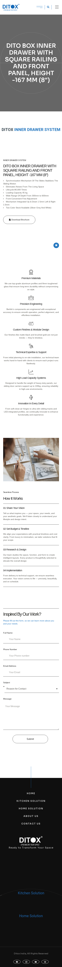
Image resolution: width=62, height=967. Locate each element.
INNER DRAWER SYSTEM (37, 129)
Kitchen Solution (31, 893)
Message (7, 699)
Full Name (8, 633)
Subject (6, 683)
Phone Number (10, 649)
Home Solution (31, 916)
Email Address (9, 666)
